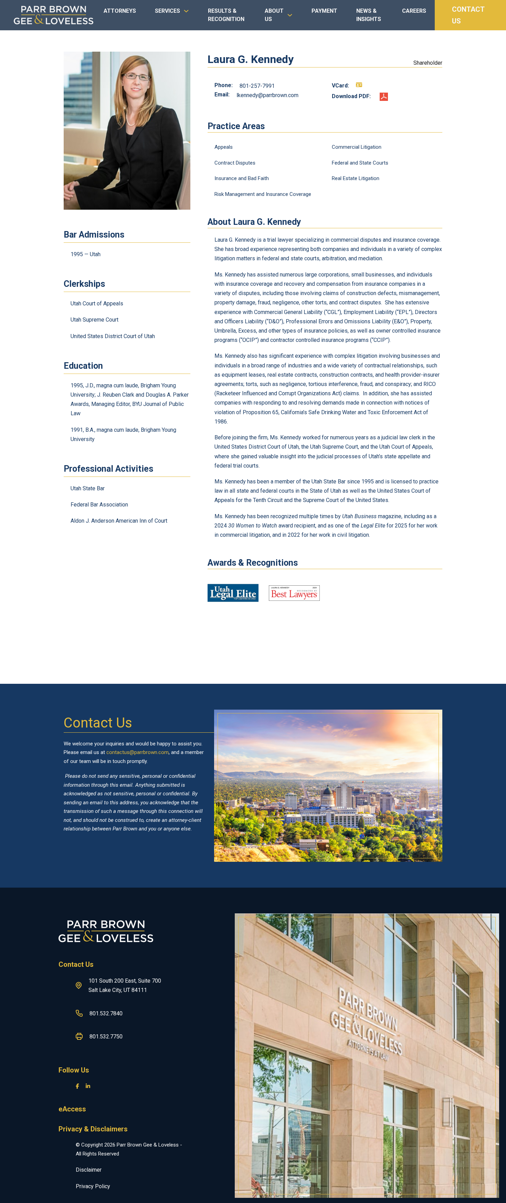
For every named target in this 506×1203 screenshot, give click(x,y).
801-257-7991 (257, 86)
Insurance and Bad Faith (241, 178)
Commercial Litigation (356, 147)
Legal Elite (373, 525)
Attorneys (120, 11)
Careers (414, 11)
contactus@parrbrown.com (137, 752)
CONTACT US (468, 15)
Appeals (223, 147)
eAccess (72, 1109)
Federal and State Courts (360, 163)
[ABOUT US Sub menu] (290, 18)
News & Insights (368, 15)
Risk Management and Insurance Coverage (262, 194)
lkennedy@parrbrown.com (267, 95)
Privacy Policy (93, 1186)
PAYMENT (324, 11)
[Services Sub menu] (186, 14)
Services (167, 11)
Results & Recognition (226, 15)
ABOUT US (274, 15)
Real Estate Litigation (355, 178)
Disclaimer (89, 1170)
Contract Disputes (234, 163)
